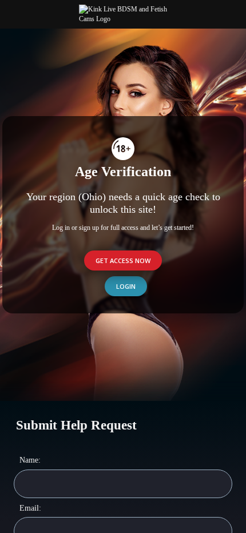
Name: (30, 459)
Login (126, 286)
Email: (30, 507)
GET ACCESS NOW (123, 260)
